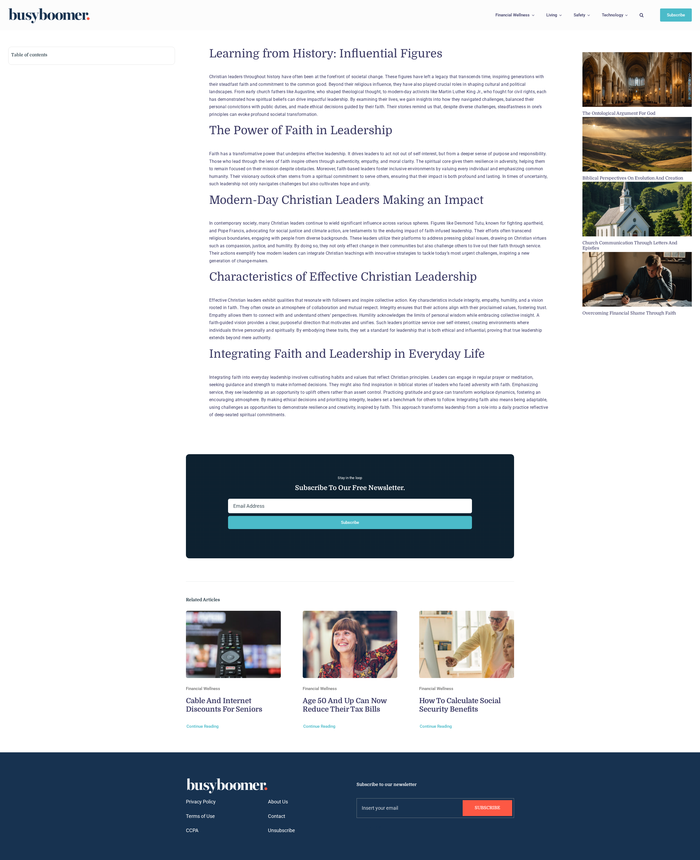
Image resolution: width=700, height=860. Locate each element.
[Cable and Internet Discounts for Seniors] (233, 614)
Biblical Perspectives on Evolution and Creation (632, 178)
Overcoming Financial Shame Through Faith (629, 313)
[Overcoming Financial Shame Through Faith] (637, 279)
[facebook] (359, 828)
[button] (642, 15)
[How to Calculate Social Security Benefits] (466, 614)
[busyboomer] (49, 8)
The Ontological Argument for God (618, 113)
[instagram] (378, 828)
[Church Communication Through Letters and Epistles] (637, 209)
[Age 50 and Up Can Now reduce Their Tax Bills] (350, 614)
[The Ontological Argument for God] (637, 79)
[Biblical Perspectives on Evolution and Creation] (637, 144)
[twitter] (368, 828)
